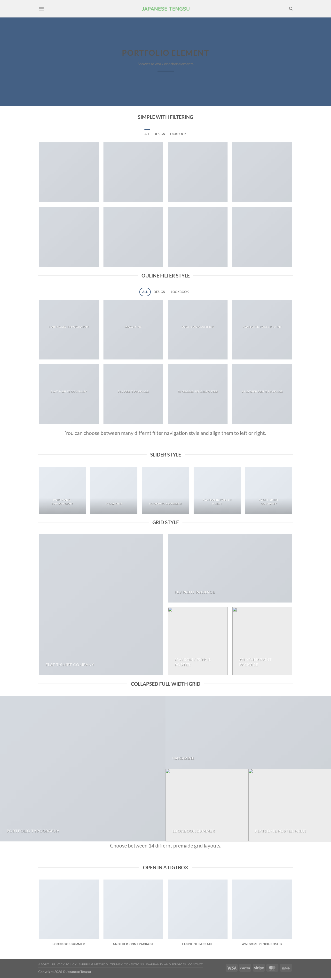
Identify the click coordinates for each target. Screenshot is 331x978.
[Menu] (41, 9)
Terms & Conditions (127, 964)
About (43, 964)
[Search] (291, 8)
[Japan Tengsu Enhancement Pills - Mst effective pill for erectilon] (165, 9)
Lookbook (178, 134)
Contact (195, 964)
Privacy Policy (64, 964)
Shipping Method (93, 964)
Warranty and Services (166, 964)
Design (160, 134)
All (147, 134)
